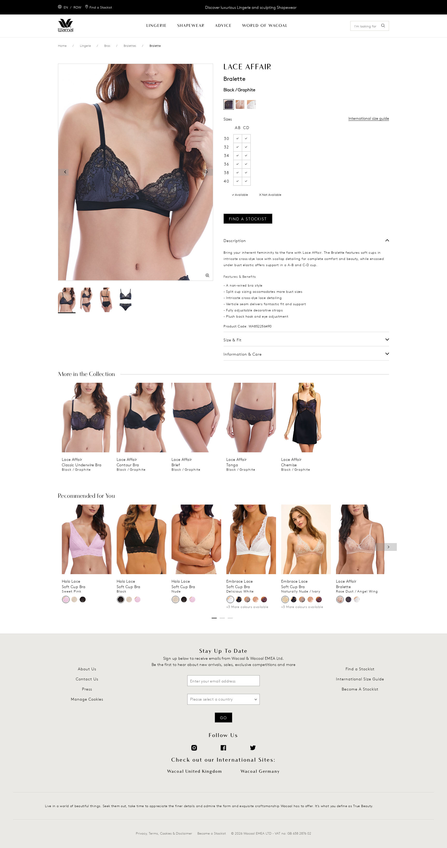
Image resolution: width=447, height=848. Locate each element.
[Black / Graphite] (348, 599)
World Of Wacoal (265, 26)
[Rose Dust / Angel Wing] (340, 599)
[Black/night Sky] (239, 599)
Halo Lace (71, 581)
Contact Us (87, 679)
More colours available (247, 607)
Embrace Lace (239, 581)
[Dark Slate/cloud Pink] (247, 599)
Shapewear (191, 26)
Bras (107, 46)
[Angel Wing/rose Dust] (255, 599)
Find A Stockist (248, 218)
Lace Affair (72, 459)
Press (87, 689)
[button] (63, 172)
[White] (357, 599)
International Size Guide (360, 679)
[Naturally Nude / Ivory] (285, 599)
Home (62, 46)
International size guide (368, 118)
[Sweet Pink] (66, 599)
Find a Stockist (360, 668)
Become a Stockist (211, 833)
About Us (87, 668)
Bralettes (130, 46)
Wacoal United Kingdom (194, 771)
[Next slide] (108, 418)
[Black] (82, 599)
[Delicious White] (230, 599)
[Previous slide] (65, 418)
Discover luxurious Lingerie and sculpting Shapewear (250, 7)
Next (386, 547)
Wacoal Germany (260, 771)
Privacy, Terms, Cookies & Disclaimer (164, 833)
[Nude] (74, 599)
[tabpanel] (86, 427)
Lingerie (156, 26)
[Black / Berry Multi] (264, 599)
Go (223, 717)
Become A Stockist (360, 689)
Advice (223, 26)
